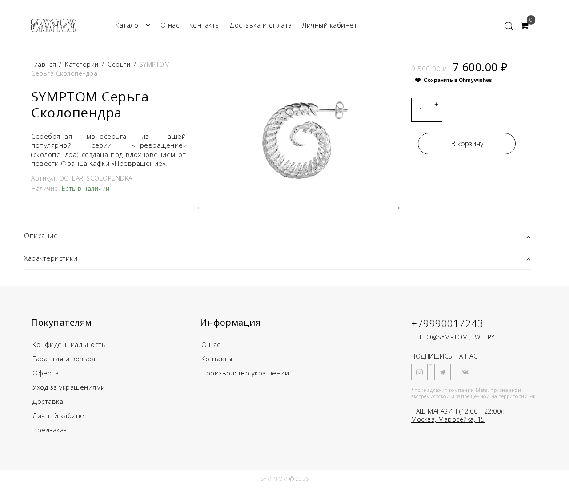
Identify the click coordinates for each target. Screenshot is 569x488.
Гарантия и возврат (65, 358)
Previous (200, 206)
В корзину (467, 144)
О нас (170, 24)
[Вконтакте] (465, 372)
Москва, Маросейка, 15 (448, 419)
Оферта (45, 372)
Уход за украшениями (68, 387)
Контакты (204, 24)
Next (397, 206)
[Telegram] (442, 372)
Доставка (47, 401)
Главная (44, 64)
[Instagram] (419, 372)
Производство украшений (245, 372)
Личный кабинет (329, 24)
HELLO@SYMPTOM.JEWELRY (453, 337)
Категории (82, 64)
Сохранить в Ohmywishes (458, 80)
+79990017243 (447, 323)
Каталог (128, 24)
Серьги (119, 64)
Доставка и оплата (261, 24)
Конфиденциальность (69, 344)
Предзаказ (49, 429)
